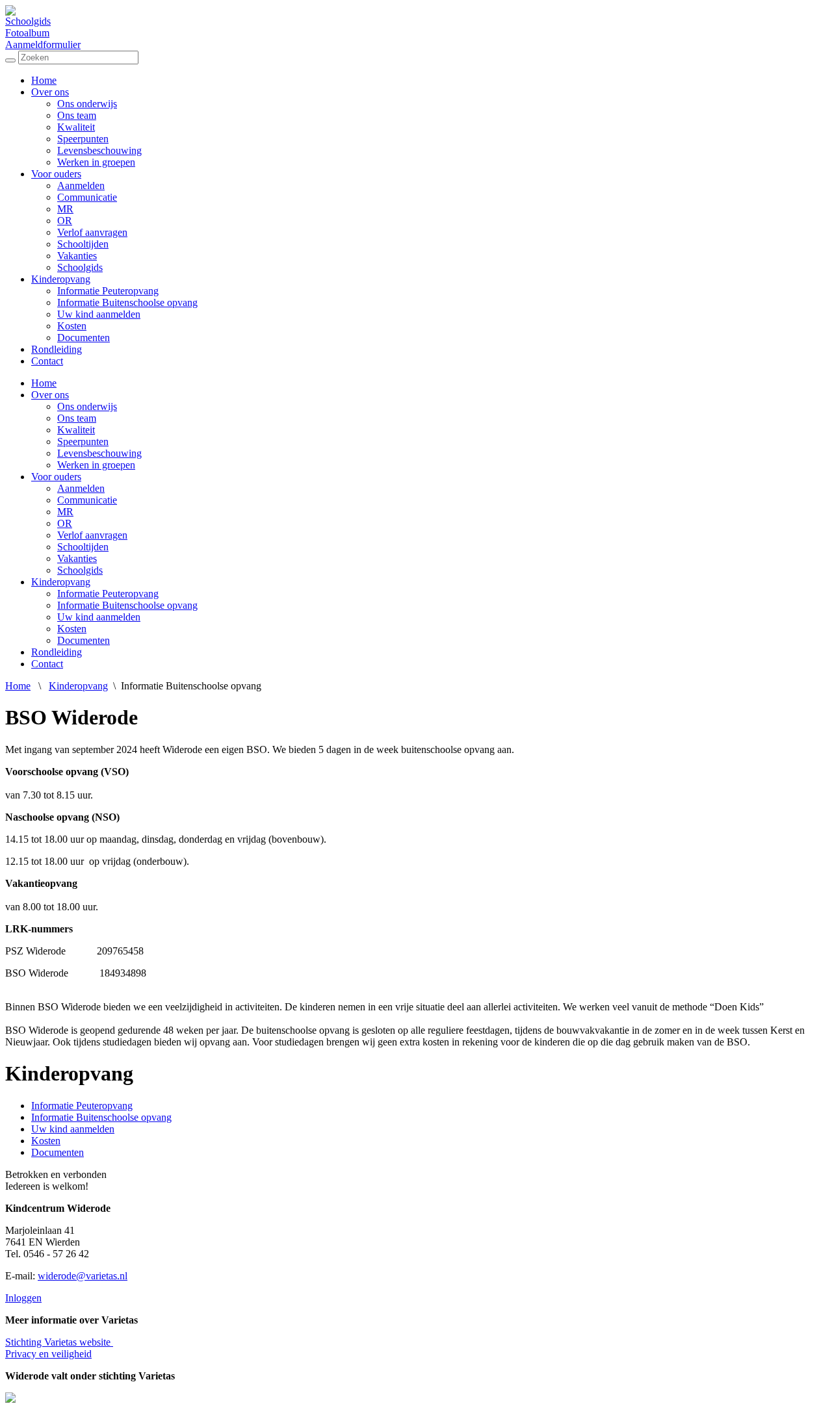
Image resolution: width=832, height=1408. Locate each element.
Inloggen (23, 1297)
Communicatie (87, 197)
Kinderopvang (60, 279)
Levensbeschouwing (99, 150)
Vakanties (77, 255)
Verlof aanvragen (92, 232)
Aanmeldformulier (43, 44)
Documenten (83, 337)
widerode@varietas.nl (82, 1275)
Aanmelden (81, 185)
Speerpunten (83, 138)
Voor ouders (56, 173)
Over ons (50, 91)
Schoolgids (28, 21)
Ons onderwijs (87, 103)
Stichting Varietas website (59, 1342)
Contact (47, 360)
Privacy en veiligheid (48, 1353)
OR (64, 220)
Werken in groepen (96, 162)
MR (65, 208)
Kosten (71, 325)
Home (44, 80)
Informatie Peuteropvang (108, 290)
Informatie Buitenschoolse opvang (127, 302)
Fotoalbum (27, 32)
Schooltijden (83, 244)
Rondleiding (56, 349)
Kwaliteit (76, 127)
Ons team (76, 115)
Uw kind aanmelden (98, 314)
